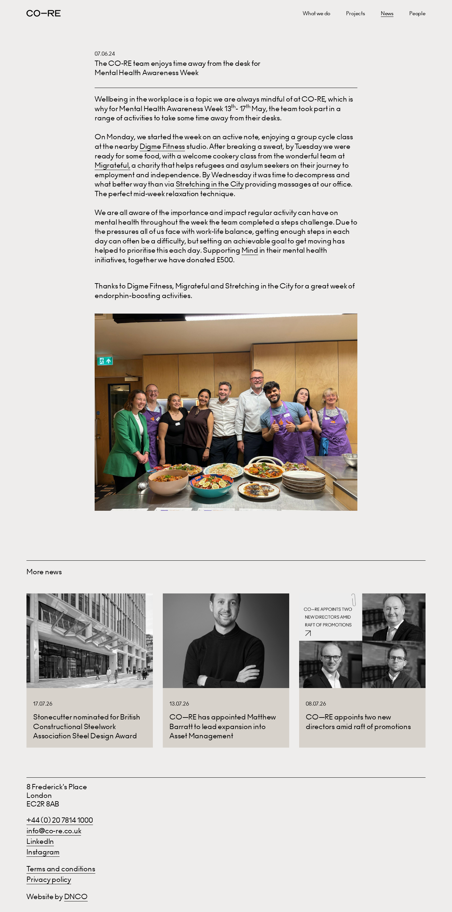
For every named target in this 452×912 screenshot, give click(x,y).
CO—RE (43, 13)
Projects (355, 13)
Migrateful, (112, 165)
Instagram (43, 851)
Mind (250, 250)
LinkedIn (40, 841)
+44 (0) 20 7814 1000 (59, 820)
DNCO (76, 896)
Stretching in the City (210, 184)
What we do (316, 13)
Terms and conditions (60, 868)
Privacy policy (48, 879)
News (387, 13)
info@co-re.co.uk (53, 830)
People (417, 13)
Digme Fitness (162, 146)
